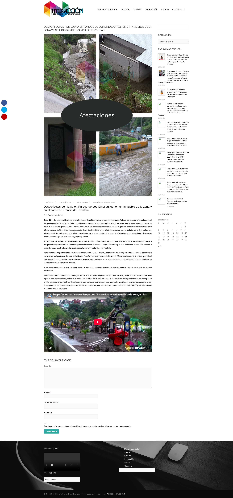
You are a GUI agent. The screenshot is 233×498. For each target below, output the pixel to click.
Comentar (48, 366)
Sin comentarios (82, 202)
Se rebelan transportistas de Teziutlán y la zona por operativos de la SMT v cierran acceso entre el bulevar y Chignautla (178, 157)
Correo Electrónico (51, 402)
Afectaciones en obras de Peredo (104, 202)
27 (172, 240)
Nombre (47, 392)
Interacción (151, 9)
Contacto (177, 9)
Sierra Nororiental (107, 9)
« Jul (159, 246)
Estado (165, 9)
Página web (48, 413)
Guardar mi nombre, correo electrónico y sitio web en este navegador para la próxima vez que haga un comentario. (87, 426)
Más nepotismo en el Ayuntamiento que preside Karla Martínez (177, 201)
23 (186, 236)
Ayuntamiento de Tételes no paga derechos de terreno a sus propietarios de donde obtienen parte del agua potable (178, 126)
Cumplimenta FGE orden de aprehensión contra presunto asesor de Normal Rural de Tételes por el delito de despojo (178, 59)
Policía (125, 9)
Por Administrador (66, 202)
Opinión (137, 9)
